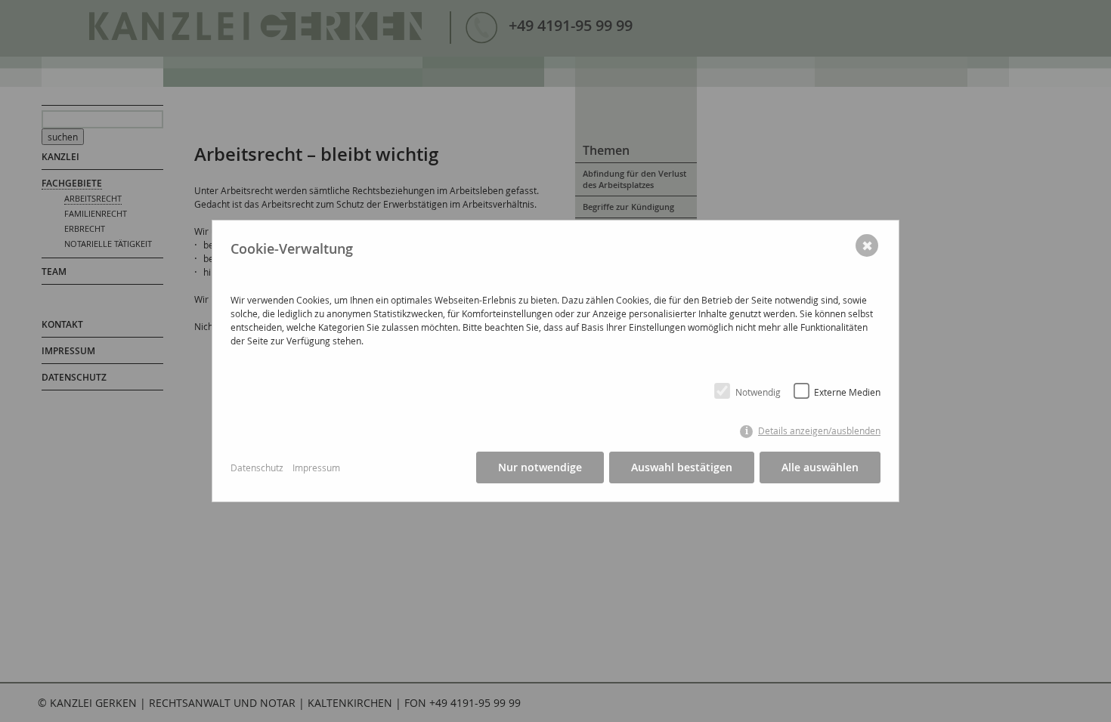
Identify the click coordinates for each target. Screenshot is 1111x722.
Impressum (316, 467)
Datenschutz (257, 467)
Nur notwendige (540, 467)
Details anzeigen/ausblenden (819, 431)
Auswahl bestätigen (681, 467)
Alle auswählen (820, 467)
